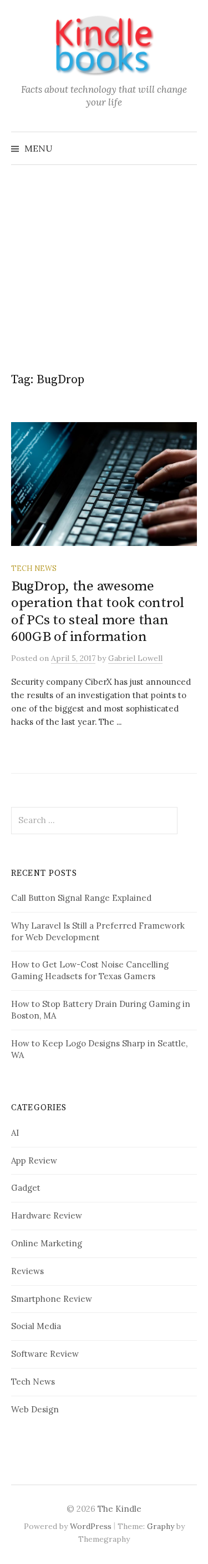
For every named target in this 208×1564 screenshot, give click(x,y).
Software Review (45, 1354)
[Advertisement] (104, 256)
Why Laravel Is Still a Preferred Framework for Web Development (98, 931)
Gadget (25, 1187)
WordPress (90, 1526)
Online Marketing (46, 1243)
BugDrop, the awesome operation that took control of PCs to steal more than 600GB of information (97, 611)
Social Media (36, 1326)
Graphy (160, 1526)
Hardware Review (46, 1215)
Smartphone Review (51, 1299)
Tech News (34, 568)
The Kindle (119, 1508)
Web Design (35, 1409)
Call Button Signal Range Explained (81, 898)
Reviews (27, 1271)
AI (15, 1132)
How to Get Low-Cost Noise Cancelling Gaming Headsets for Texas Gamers (90, 970)
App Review (34, 1160)
